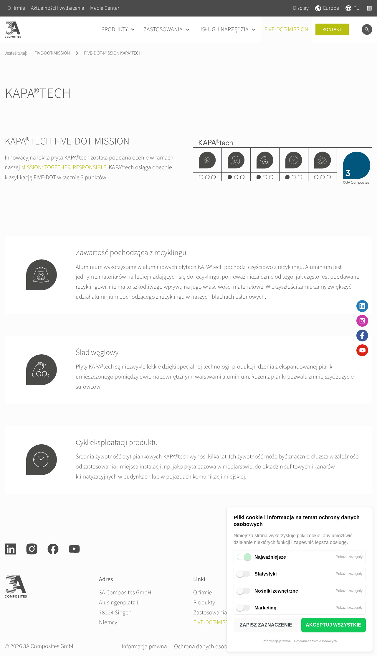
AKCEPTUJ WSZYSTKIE (333, 624)
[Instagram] (362, 321)
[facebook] (53, 549)
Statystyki (265, 573)
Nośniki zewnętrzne (276, 590)
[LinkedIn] (362, 306)
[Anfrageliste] (369, 8)
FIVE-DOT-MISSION (52, 53)
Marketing (265, 607)
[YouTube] (362, 350)
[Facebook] (362, 335)
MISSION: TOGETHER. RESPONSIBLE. (64, 167)
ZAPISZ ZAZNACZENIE (266, 624)
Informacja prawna (276, 641)
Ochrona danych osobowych (315, 641)
